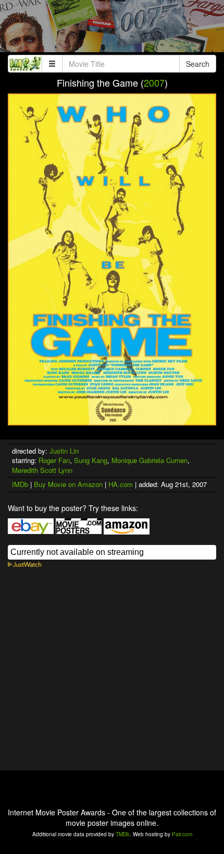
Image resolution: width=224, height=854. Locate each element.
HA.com (120, 484)
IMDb (20, 484)
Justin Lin (64, 451)
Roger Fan (54, 460)
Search (197, 63)
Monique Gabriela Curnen (149, 460)
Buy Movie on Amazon (68, 484)
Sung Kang (90, 460)
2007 (154, 82)
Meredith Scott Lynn (42, 470)
